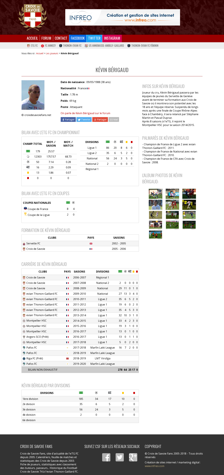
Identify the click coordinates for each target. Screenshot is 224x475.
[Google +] (133, 457)
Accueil (32, 38)
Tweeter (85, 119)
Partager (69, 119)
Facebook (78, 38)
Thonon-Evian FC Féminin (144, 46)
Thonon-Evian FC (72, 46)
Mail (115, 119)
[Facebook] (106, 457)
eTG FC (34, 46)
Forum (46, 38)
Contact (61, 38)
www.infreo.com (154, 466)
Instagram (112, 38)
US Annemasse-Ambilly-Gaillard (106, 46)
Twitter (94, 38)
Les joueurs (52, 53)
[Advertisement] (170, 268)
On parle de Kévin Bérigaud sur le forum (85, 113)
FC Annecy (50, 46)
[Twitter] (120, 457)
